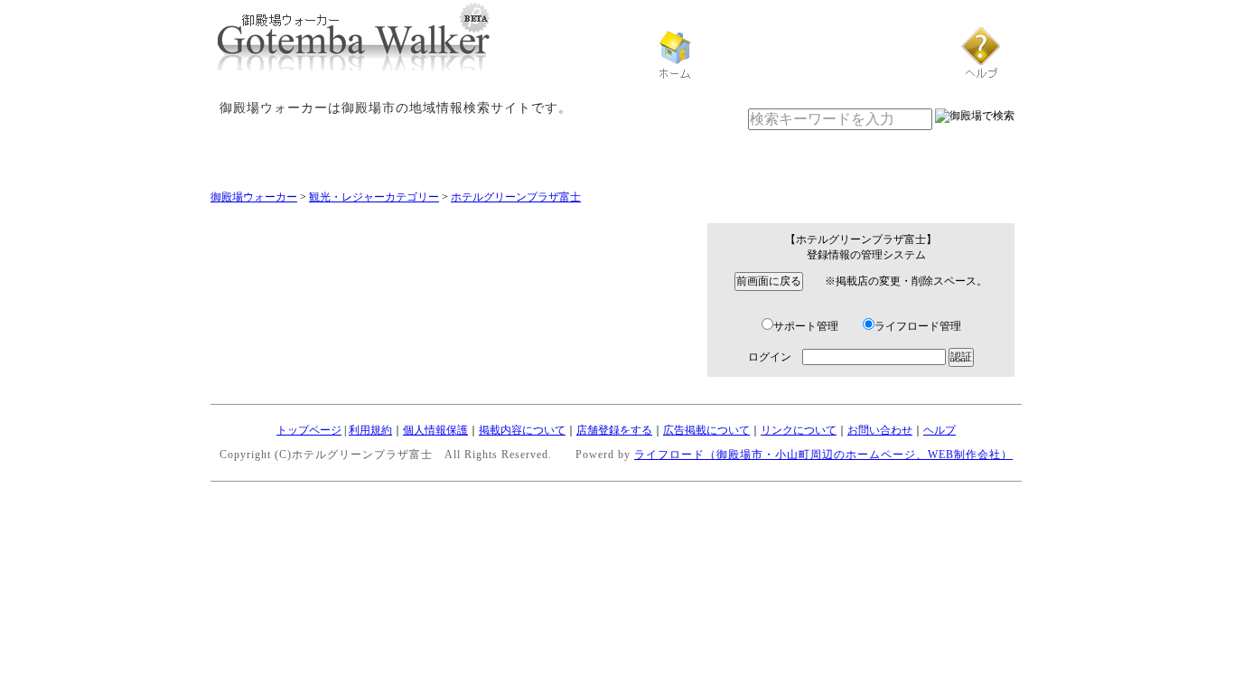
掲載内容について (522, 430)
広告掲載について (706, 430)
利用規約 (370, 430)
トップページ (308, 430)
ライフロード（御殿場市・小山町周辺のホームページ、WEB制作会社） (823, 454)
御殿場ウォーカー (253, 197)
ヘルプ (939, 430)
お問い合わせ (879, 430)
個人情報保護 (435, 430)
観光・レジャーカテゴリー (374, 197)
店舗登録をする (614, 430)
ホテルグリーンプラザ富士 (516, 197)
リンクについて (799, 430)
